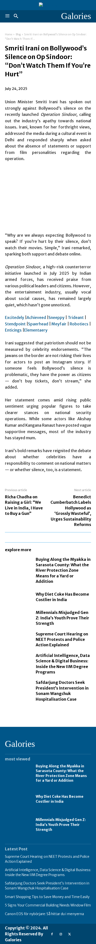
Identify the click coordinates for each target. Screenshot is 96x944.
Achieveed (36, 317)
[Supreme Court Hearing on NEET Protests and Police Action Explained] (18, 639)
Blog (18, 34)
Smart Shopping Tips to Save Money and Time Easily (47, 897)
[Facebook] (52, 934)
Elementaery (36, 330)
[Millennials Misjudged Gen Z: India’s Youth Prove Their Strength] (18, 617)
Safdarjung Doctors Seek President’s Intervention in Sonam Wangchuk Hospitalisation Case (47, 885)
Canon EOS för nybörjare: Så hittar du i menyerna (44, 914)
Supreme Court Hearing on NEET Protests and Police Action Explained (62, 639)
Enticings (13, 330)
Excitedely (14, 317)
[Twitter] (69, 934)
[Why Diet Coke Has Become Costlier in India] (18, 597)
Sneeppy (56, 317)
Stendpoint (15, 323)
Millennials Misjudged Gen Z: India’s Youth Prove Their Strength (62, 618)
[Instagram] (60, 934)
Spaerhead (38, 323)
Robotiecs (79, 323)
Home (8, 34)
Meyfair (58, 323)
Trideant (76, 317)
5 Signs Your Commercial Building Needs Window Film (48, 905)
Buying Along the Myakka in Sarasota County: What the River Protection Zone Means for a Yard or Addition (63, 570)
